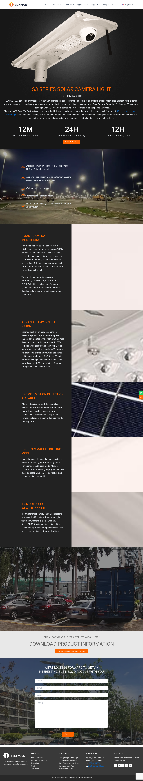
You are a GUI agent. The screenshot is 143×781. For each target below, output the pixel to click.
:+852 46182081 (94, 763)
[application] (60, 4)
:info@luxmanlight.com (96, 766)
